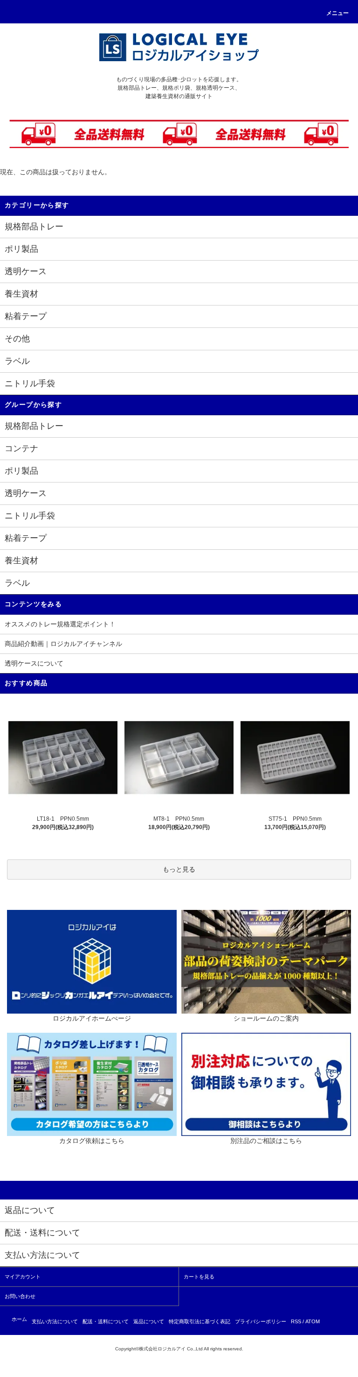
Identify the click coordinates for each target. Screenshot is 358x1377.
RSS (296, 1321)
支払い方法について (55, 1321)
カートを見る (199, 1276)
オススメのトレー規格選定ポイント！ (60, 624)
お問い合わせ (20, 1296)
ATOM (312, 1321)
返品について (148, 1321)
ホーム (19, 1319)
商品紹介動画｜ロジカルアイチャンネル (63, 643)
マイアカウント (23, 1276)
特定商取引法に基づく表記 (199, 1321)
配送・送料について (106, 1321)
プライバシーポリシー (260, 1321)
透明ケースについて (34, 663)
